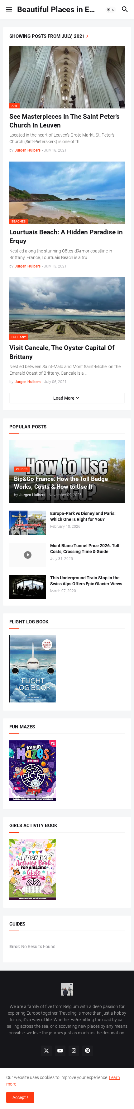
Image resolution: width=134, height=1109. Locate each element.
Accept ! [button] (20, 1097)
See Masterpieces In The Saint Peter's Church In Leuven (64, 121)
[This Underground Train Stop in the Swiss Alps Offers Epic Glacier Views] (27, 587)
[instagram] (74, 1051)
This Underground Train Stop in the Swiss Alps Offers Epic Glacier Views (86, 580)
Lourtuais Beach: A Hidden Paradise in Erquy (66, 236)
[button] (8, 9)
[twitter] (46, 1051)
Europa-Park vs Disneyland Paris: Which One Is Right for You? (83, 516)
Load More (63, 398)
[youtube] (60, 1051)
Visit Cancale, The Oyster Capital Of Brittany (62, 352)
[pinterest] (87, 1051)
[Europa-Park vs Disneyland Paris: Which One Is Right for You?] (27, 523)
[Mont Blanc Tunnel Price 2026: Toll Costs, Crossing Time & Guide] (27, 555)
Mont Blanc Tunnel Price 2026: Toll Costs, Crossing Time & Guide (84, 548)
